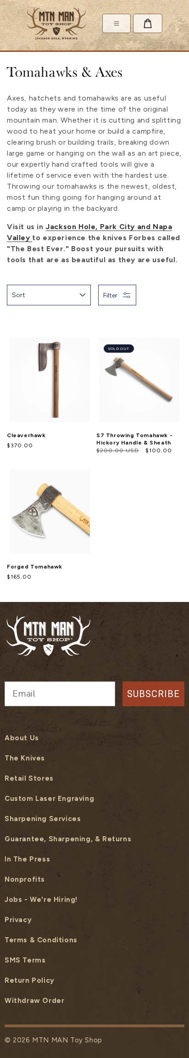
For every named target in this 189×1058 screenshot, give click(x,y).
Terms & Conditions (41, 940)
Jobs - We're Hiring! (41, 899)
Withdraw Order (34, 1000)
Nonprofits (25, 879)
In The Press (27, 859)
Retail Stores (29, 778)
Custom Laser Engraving (49, 798)
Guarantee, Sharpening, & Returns (68, 839)
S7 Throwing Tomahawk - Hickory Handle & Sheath (134, 438)
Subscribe (153, 693)
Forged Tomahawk (34, 566)
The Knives (25, 758)
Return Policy (30, 980)
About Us (22, 738)
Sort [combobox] (18, 295)
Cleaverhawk (26, 435)
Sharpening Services (43, 819)
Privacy (18, 920)
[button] (147, 23)
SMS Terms (25, 960)
